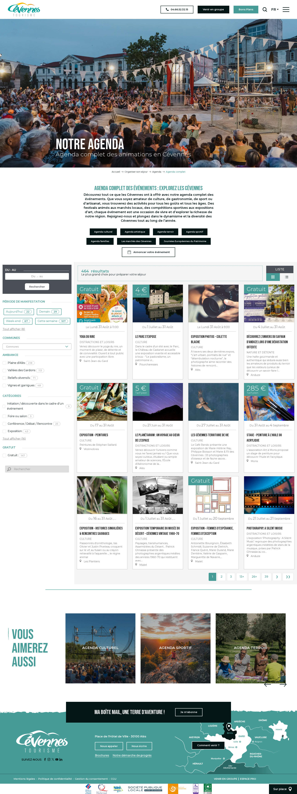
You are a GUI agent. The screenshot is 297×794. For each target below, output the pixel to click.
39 (266, 576)
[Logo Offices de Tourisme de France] (88, 789)
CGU (113, 779)
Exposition (18, 431)
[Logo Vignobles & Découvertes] (208, 789)
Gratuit (16, 455)
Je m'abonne (188, 712)
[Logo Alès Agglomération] (118, 789)
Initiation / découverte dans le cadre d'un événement (38, 406)
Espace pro (248, 779)
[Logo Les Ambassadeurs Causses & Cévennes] (196, 789)
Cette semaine (52, 321)
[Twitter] (53, 760)
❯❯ (288, 576)
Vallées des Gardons (25, 370)
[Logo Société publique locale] (145, 789)
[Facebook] (45, 760)
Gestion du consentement (91, 779)
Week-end (17, 321)
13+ (242, 576)
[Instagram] (49, 760)
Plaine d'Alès (20, 362)
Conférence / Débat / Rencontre (33, 423)
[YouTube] (57, 760)
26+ (254, 576)
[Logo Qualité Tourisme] (102, 789)
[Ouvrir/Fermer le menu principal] (286, 9)
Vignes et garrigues (24, 385)
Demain (48, 311)
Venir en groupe (225, 779)
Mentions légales (24, 779)
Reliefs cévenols (22, 377)
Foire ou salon (19, 416)
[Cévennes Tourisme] (24, 9)
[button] (265, 9)
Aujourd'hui (17, 311)
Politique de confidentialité (55, 779)
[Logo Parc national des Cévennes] (178, 789)
